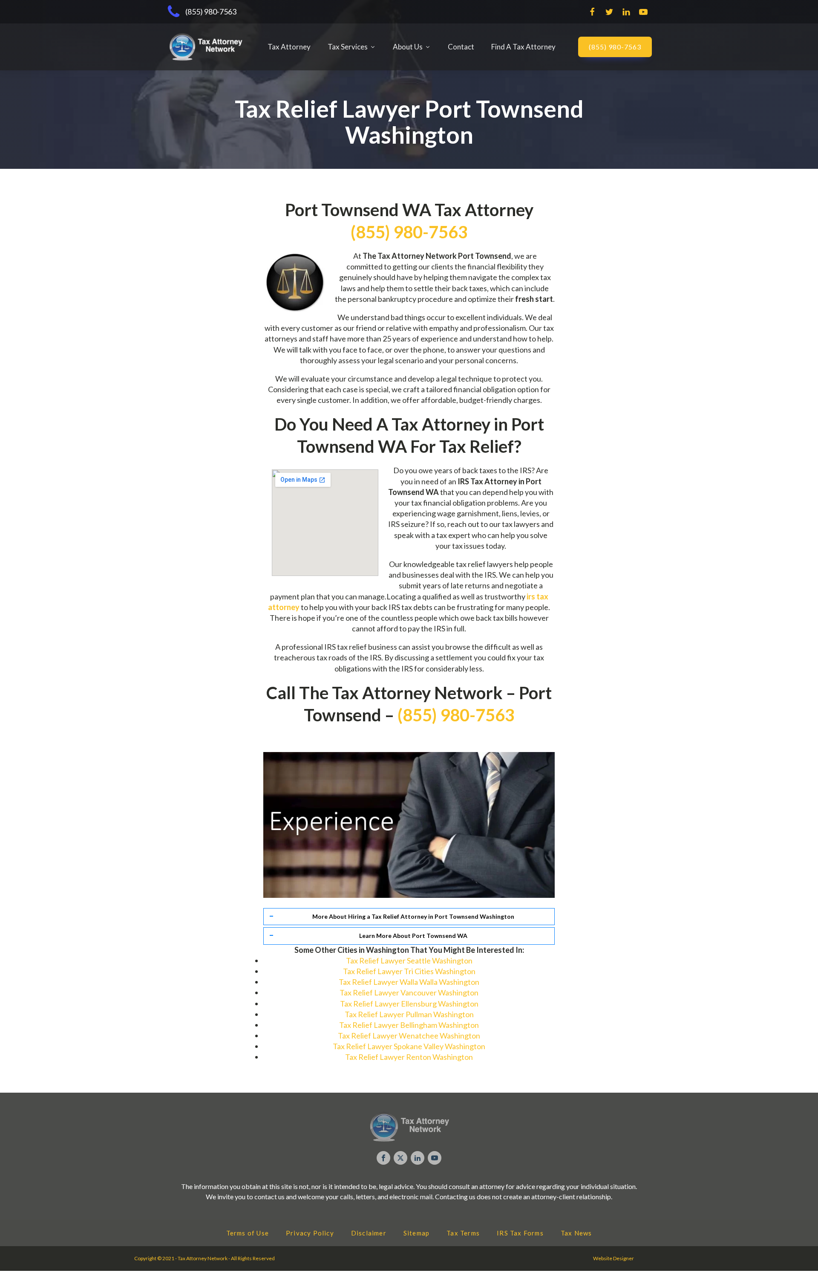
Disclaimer (368, 1233)
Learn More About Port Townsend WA (413, 935)
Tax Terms (463, 1233)
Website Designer (613, 1258)
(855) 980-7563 (615, 47)
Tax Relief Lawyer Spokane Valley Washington (409, 1046)
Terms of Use (247, 1233)
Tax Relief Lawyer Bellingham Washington (409, 1025)
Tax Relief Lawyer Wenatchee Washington (409, 1035)
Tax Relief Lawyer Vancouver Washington (409, 992)
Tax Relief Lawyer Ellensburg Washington (409, 1003)
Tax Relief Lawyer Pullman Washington (409, 1014)
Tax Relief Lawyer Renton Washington (409, 1057)
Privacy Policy (310, 1233)
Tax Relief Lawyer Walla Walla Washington (409, 982)
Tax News (576, 1233)
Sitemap (416, 1233)
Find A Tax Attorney (523, 46)
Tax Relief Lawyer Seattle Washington (409, 960)
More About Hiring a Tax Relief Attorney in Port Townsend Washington (413, 916)
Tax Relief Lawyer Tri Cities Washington (409, 971)
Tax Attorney (289, 46)
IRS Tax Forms (520, 1233)
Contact (461, 46)
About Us (408, 46)
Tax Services (348, 46)
